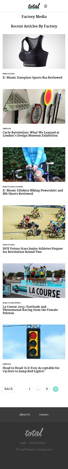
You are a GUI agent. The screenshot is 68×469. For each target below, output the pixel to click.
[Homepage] (34, 431)
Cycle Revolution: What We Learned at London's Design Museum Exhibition (34, 115)
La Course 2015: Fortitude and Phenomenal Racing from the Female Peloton (34, 291)
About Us (25, 414)
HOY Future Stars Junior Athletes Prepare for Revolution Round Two (34, 231)
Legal (23, 443)
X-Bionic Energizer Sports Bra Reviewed (34, 59)
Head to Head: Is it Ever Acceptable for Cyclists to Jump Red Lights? (34, 351)
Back (9, 389)
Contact (43, 414)
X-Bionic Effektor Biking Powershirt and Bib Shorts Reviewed (34, 173)
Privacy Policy (37, 443)
